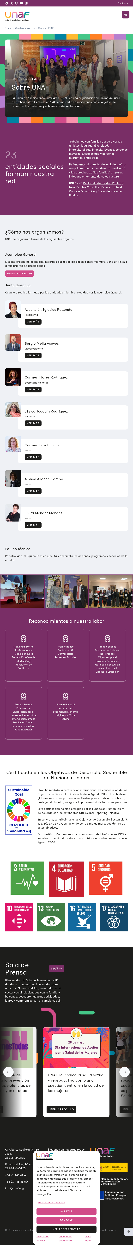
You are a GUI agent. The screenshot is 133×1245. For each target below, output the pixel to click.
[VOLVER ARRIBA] (128, 1232)
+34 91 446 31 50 (16, 1181)
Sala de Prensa (17, 968)
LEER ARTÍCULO (61, 1109)
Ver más (33, 321)
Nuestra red (17, 273)
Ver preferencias (66, 1229)
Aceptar (66, 1211)
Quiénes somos (25, 28)
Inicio (9, 28)
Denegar (66, 1220)
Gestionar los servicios (51, 1202)
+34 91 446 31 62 (16, 1175)
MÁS (54, 968)
